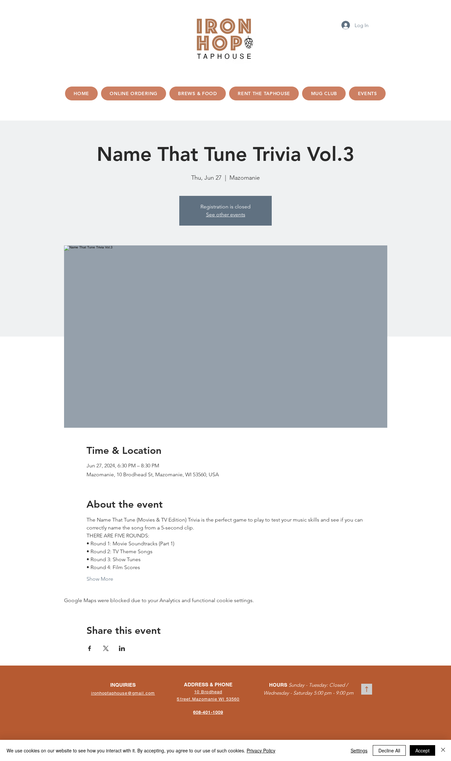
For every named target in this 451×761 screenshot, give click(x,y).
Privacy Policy (261, 750)
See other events (225, 214)
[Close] (443, 750)
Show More (100, 579)
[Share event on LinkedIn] (122, 648)
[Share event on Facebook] (90, 648)
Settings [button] (359, 750)
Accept (422, 750)
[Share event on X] (106, 648)
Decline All (389, 750)
